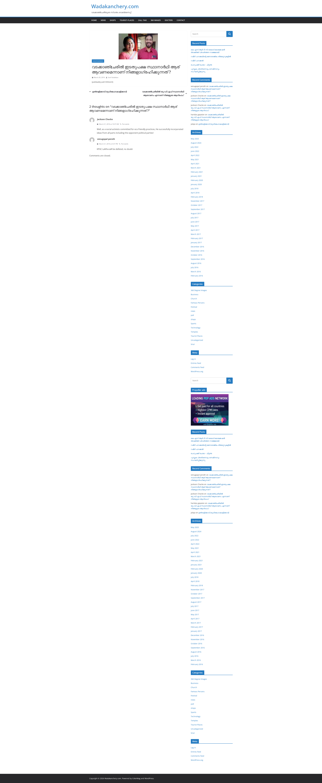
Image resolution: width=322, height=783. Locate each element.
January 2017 (196, 242)
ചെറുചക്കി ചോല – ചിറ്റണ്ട (201, 65)
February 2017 (197, 238)
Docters (169, 20)
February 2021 (197, 172)
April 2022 (195, 155)
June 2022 (195, 151)
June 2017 (195, 222)
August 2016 (196, 263)
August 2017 (196, 213)
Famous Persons (198, 303)
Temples (194, 332)
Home (94, 20)
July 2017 (194, 217)
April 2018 (195, 192)
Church (194, 298)
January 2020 (196, 184)
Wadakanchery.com (115, 6)
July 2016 (194, 267)
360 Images (156, 20)
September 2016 (198, 259)
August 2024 (196, 143)
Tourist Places (197, 336)
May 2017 (195, 226)
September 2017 (198, 209)
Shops (113, 20)
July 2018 (194, 188)
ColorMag (136, 778)
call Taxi (142, 20)
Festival (194, 307)
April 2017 (195, 230)
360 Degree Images (199, 290)
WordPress (149, 778)
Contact (181, 20)
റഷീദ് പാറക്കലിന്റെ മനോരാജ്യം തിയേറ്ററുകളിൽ (211, 56)
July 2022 (194, 147)
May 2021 (195, 159)
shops (193, 319)
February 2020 (197, 180)
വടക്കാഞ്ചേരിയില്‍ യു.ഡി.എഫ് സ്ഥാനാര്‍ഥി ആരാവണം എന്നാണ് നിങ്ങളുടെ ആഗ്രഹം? (163, 93)
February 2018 (197, 197)
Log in (193, 359)
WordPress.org (197, 371)
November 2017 (197, 201)
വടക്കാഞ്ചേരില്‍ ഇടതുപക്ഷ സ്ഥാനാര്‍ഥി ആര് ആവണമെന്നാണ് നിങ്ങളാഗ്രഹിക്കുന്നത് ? (212, 89)
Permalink (125, 124)
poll (192, 315)
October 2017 (196, 205)
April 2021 (195, 163)
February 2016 (197, 276)
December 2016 (197, 246)
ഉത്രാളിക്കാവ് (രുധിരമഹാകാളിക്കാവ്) (109, 91)
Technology (195, 327)
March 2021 (196, 168)
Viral (193, 344)
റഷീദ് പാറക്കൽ (197, 60)
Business (194, 294)
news (193, 311)
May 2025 (195, 139)
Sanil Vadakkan (113, 77)
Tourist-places (127, 20)
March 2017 (196, 234)
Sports (193, 323)
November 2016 (197, 251)
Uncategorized (98, 61)
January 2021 (196, 176)
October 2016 (196, 255)
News (103, 20)
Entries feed (196, 363)
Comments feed (197, 367)
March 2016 (196, 271)
